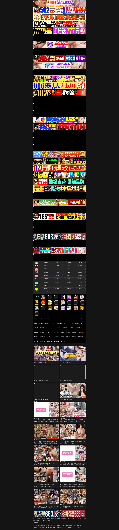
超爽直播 (71, 323)
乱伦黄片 (48, 328)
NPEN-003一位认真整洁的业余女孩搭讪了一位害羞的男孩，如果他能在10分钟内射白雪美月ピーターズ (46, 421)
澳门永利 (59, 319)
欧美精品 (69, 262)
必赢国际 (47, 323)
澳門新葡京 (42, 332)
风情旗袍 (46, 278)
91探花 (57, 272)
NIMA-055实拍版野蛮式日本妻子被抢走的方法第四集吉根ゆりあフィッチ (46, 463)
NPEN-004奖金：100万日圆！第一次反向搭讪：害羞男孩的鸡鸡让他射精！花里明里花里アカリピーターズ (72, 486)
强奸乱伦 (57, 262)
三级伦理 (46, 265)
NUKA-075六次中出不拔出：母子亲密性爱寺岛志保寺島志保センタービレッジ (72, 442)
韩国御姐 (57, 269)
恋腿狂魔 (80, 275)
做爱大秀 (68, 336)
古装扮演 (46, 275)
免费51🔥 (74, 332)
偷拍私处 (54, 328)
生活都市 (46, 288)
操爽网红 (66, 323)
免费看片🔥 (55, 332)
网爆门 (80, 282)
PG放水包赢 (59, 323)
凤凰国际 (53, 323)
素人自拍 (80, 265)
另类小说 (46, 292)
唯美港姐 (69, 269)
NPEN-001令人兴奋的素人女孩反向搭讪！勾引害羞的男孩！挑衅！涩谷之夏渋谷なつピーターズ (72, 464)
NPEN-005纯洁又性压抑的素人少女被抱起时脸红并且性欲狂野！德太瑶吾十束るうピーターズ (72, 420)
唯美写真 (69, 282)
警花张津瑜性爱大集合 (66, 380)
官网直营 (53, 319)
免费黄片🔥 (56, 341)
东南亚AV (80, 269)
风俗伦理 (80, 288)
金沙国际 (49, 336)
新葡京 (35, 323)
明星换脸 (57, 278)
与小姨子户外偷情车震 (66, 362)
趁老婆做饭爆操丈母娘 (40, 362)
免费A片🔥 (42, 341)
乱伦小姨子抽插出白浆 (66, 399)
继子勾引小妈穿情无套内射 (41, 380)
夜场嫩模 (65, 328)
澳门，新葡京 (55, 336)
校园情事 (57, 288)
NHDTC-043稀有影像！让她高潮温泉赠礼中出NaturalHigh (72, 507)
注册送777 (76, 319)
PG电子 (64, 319)
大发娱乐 (36, 332)
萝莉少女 (80, 262)
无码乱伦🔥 (80, 332)
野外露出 (80, 272)
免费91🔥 (36, 341)
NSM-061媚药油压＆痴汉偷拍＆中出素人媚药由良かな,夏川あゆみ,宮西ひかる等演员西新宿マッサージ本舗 (46, 443)
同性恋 (80, 285)
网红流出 (69, 272)
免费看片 (62, 336)
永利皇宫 (49, 332)
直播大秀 (74, 336)
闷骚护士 (80, 278)
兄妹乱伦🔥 (49, 341)
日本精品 (57, 265)
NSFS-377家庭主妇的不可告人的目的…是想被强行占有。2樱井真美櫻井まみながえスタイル (46, 507)
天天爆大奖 (42, 336)
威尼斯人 (36, 319)
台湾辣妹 (46, 269)
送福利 (81, 319)
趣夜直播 (59, 328)
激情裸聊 (68, 332)
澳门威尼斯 (80, 336)
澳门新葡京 (77, 328)
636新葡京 (62, 332)
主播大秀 (36, 328)
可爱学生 (69, 275)
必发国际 (71, 328)
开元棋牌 (47, 319)
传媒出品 (46, 285)
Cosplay (68, 265)
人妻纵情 (69, 288)
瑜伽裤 (68, 278)
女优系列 (57, 275)
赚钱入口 (63, 341)
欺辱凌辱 (46, 272)
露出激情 (57, 282)
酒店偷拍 (83, 323)
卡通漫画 (46, 282)
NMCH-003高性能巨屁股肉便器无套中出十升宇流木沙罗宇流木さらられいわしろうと (46, 485)
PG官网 (41, 319)
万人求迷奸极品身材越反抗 (41, 399)
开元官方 (36, 336)
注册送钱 (70, 319)
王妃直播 (42, 328)
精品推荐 (46, 262)
